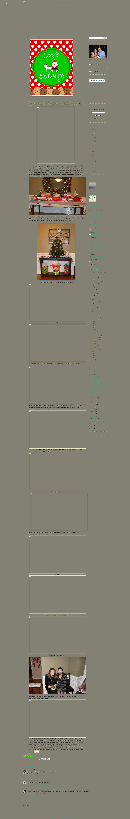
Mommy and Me (93, 319)
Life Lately (94, 392)
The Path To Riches (96, 216)
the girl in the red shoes (97, 229)
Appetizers (91, 127)
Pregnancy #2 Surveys (94, 335)
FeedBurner (101, 118)
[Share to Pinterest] (49, 759)
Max (44, 32)
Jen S (28, 780)
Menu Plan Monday (94, 315)
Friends (91, 295)
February (95, 418)
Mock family (30, 769)
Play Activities (92, 331)
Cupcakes (91, 141)
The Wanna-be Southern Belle (98, 256)
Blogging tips (65, 818)
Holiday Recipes (93, 149)
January (95, 420)
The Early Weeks (96, 378)
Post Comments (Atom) (35, 805)
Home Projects (92, 307)
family (90, 356)
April (94, 414)
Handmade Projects (94, 301)
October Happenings (95, 252)
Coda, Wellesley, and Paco (97, 246)
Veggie (91, 171)
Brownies (91, 133)
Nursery (91, 321)
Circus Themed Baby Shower (97, 192)
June (94, 409)
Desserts (30, 760)
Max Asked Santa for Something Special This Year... (98, 382)
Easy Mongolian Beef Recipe (97, 179)
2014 (92, 372)
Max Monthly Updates (94, 313)
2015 (92, 369)
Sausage (91, 163)
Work (90, 354)
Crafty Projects (92, 283)
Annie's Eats (94, 239)
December (95, 376)
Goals (90, 299)
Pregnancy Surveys (93, 337)
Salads (90, 159)
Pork (90, 155)
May (94, 411)
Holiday (36, 760)
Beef (90, 129)
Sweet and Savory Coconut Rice (98, 225)
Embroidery (92, 289)
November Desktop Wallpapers (97, 236)
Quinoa (91, 157)
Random (91, 343)
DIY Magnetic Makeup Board (97, 268)
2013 (92, 374)
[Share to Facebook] (47, 759)
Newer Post (25, 802)
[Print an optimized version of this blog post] (28, 757)
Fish (90, 145)
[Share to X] (45, 759)
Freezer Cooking (93, 147)
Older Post (86, 802)
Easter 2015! (94, 263)
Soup (90, 167)
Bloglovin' (68, 32)
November (95, 397)
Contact (62, 32)
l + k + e (93, 261)
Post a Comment (27, 799)
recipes (91, 358)
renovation (92, 360)
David (90, 285)
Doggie (91, 287)
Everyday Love (95, 234)
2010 (92, 428)
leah (28, 789)
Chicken (91, 137)
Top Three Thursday (94, 350)
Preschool (91, 341)
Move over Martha (95, 258)
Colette (49, 32)
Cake (90, 135)
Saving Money (92, 346)
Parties (41, 760)
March (94, 416)
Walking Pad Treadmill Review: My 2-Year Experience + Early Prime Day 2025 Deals (98, 219)
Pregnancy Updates (94, 339)
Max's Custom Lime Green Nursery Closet (102, 184)
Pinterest (91, 329)
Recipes (55, 32)
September (95, 402)
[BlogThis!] (44, 759)
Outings (91, 323)
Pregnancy (37, 32)
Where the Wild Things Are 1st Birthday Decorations (97, 205)
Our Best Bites (94, 224)
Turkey (91, 169)
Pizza (90, 153)
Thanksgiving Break (97, 395)
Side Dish (91, 165)
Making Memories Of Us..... (98, 251)
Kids (90, 309)
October (95, 400)
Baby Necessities (93, 277)
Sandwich (91, 161)
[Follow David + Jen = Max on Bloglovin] (97, 81)
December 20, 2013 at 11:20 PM (37, 795)
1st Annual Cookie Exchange (99, 386)
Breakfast (91, 131)
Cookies (91, 139)
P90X (90, 325)
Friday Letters (92, 293)
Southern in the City (96, 267)
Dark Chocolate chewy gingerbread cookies (59, 451)
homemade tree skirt (54, 170)
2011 (92, 426)
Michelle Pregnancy (94, 317)
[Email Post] (39, 759)
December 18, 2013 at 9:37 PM (37, 785)
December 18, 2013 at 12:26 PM (37, 776)
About (30, 32)
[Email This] (42, 759)
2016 (92, 367)
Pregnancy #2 (92, 333)
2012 (92, 423)
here (58, 749)
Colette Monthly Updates (95, 281)
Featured (91, 291)
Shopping (91, 347)
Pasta (90, 151)
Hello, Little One (94, 247)
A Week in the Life (95, 230)
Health (91, 303)
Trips (90, 352)
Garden (91, 297)
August (94, 404)
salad (68, 738)
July (94, 407)
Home (25, 32)
